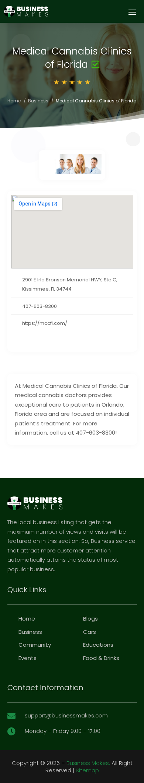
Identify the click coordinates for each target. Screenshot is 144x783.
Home (14, 101)
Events (27, 658)
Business (38, 101)
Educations (98, 645)
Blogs (90, 618)
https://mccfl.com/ (44, 323)
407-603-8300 (39, 306)
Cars (89, 632)
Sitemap (87, 770)
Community (34, 645)
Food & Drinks (101, 658)
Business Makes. (88, 763)
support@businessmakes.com (66, 715)
